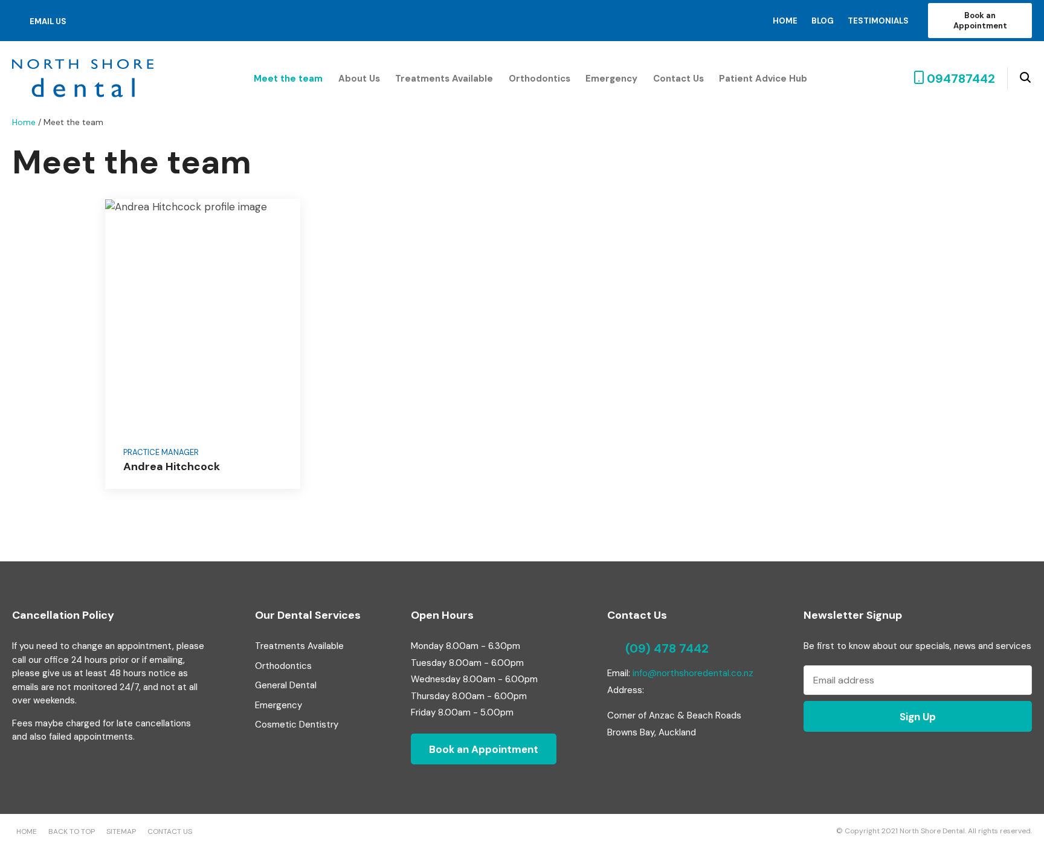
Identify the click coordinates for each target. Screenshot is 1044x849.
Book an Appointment (980, 20)
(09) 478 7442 (667, 648)
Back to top (71, 831)
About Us (359, 79)
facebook (92, 20)
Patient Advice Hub (763, 79)
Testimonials (878, 21)
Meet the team (288, 79)
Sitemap (121, 831)
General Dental (286, 685)
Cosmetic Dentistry (296, 724)
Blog (822, 21)
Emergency (611, 79)
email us (48, 21)
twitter (109, 20)
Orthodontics (539, 79)
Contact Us (678, 79)
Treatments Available (444, 79)
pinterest (127, 20)
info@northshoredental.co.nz (693, 673)
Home (785, 21)
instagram (145, 20)
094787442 (961, 78)
